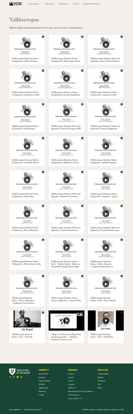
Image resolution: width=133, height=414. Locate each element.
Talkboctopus (44, 388)
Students (42, 377)
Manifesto (42, 391)
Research (49, 3)
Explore (71, 381)
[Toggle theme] (122, 4)
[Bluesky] (18, 377)
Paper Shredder (44, 381)
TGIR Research (73, 395)
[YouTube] (10, 377)
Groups (71, 377)
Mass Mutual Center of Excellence (80, 391)
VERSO (71, 388)
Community (34, 3)
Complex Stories (90, 3)
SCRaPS (42, 384)
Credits (41, 395)
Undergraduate (103, 374)
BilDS (100, 388)
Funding (71, 384)
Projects (71, 374)
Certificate (101, 381)
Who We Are (43, 374)
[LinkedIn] (21, 377)
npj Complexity (73, 398)
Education (63, 3)
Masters (101, 377)
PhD (99, 384)
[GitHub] (14, 377)
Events (76, 3)
